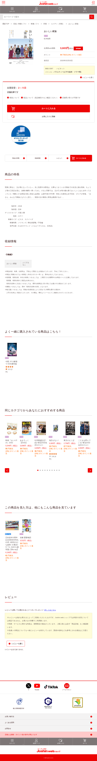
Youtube (37, 689)
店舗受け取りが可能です (71, 98)
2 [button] (40, 470)
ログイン (93, 4)
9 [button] (56, 470)
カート (85, 11)
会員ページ (36, 11)
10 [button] (59, 470)
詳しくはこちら (50, 610)
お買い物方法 (9, 716)
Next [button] (90, 470)
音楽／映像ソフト (20, 24)
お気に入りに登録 (48, 116)
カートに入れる (49, 108)
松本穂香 (47, 39)
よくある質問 (9, 722)
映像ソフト (35, 24)
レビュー (59, 158)
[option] (12, 358)
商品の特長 (15, 158)
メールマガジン (66, 689)
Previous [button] (7, 470)
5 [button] (47, 470)
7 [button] (52, 470)
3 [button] (42, 470)
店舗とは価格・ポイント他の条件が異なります (21, 734)
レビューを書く (88, 77)
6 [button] (49, 470)
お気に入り (60, 11)
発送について (14, 98)
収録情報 (37, 158)
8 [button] (54, 470)
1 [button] (37, 470)
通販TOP (5, 24)
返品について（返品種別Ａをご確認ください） (40, 98)
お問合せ (8, 728)
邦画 (45, 24)
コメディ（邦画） (57, 24)
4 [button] (45, 470)
